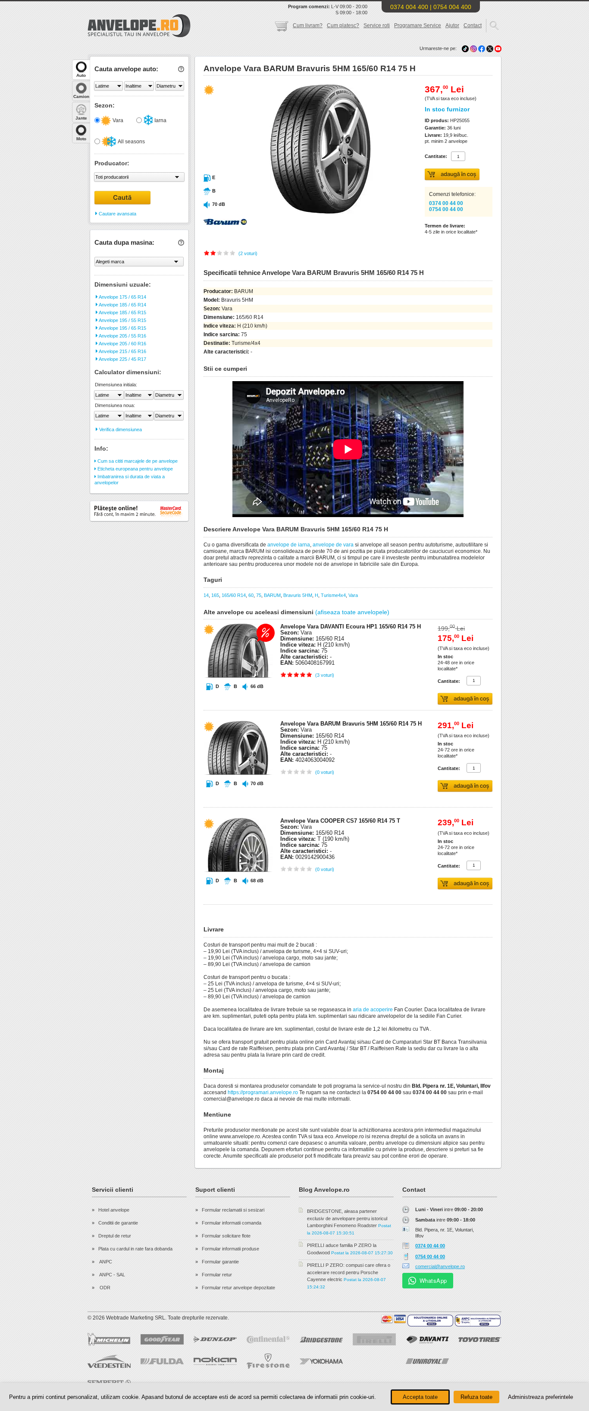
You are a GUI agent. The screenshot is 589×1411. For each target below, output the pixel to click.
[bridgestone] (321, 1339)
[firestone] (268, 1361)
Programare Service (417, 25)
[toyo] (479, 1339)
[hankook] (374, 1361)
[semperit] (109, 1382)
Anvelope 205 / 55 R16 (122, 335)
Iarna (159, 120)
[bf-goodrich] (215, 1382)
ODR (104, 1287)
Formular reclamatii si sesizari (233, 1209)
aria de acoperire (373, 1010)
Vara (117, 120)
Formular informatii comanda (231, 1222)
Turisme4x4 (333, 595)
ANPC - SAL (111, 1274)
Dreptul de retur (114, 1235)
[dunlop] (215, 1339)
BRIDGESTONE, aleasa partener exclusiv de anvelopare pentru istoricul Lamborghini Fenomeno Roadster (347, 1218)
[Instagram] (474, 48)
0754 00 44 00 (446, 209)
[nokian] (215, 1361)
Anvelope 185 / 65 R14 (122, 304)
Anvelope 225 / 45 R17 (122, 359)
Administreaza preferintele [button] (540, 1397)
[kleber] (321, 1382)
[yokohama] (321, 1361)
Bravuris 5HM (297, 595)
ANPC (105, 1261)
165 (215, 595)
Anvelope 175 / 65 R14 (122, 297)
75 (258, 595)
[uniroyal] (427, 1361)
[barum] (479, 1382)
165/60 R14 (234, 595)
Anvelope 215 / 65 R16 (122, 351)
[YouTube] (498, 48)
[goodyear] (162, 1339)
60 (251, 595)
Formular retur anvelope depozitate (238, 1287)
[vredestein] (109, 1361)
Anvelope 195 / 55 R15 (122, 320)
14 (206, 595)
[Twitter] (490, 48)
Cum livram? (308, 25)
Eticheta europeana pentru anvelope (134, 468)
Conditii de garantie (118, 1222)
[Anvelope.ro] (139, 35)
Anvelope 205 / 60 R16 (122, 343)
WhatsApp (433, 1280)
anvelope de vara (333, 545)
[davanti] (427, 1339)
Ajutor (452, 25)
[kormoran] (268, 1382)
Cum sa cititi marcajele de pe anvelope (137, 461)
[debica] (427, 1382)
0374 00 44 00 (446, 203)
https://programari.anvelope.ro (263, 1092)
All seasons (131, 142)
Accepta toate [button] (420, 1397)
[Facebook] (481, 48)
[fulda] (162, 1361)
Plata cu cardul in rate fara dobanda (135, 1248)
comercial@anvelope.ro (440, 1266)
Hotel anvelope (113, 1209)
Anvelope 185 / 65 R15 (122, 312)
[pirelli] (374, 1339)
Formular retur (217, 1274)
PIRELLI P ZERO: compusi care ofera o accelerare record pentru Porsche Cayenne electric (348, 1272)
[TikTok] (465, 48)
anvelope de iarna (288, 545)
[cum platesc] (394, 1319)
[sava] (162, 1382)
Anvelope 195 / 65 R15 (122, 328)
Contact (473, 25)
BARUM (272, 595)
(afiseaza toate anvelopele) (352, 612)
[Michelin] (109, 1339)
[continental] (268, 1339)
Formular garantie (220, 1261)
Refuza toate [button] (476, 1397)
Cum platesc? (343, 25)
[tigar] (479, 1361)
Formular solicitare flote (226, 1235)
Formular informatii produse (230, 1248)
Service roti (376, 25)
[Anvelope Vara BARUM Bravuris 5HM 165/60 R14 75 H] (301, 212)
